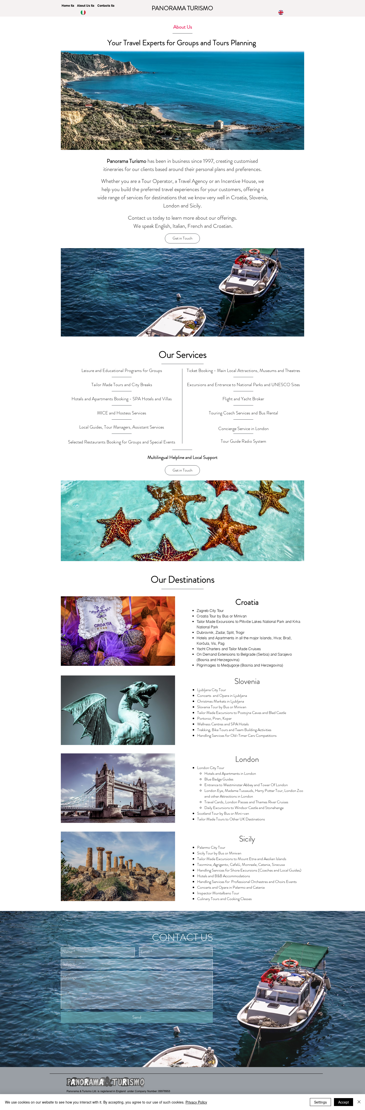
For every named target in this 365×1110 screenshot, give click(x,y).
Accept (343, 1102)
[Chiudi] (359, 1102)
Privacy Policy (196, 1102)
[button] (182, 238)
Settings (320, 1102)
